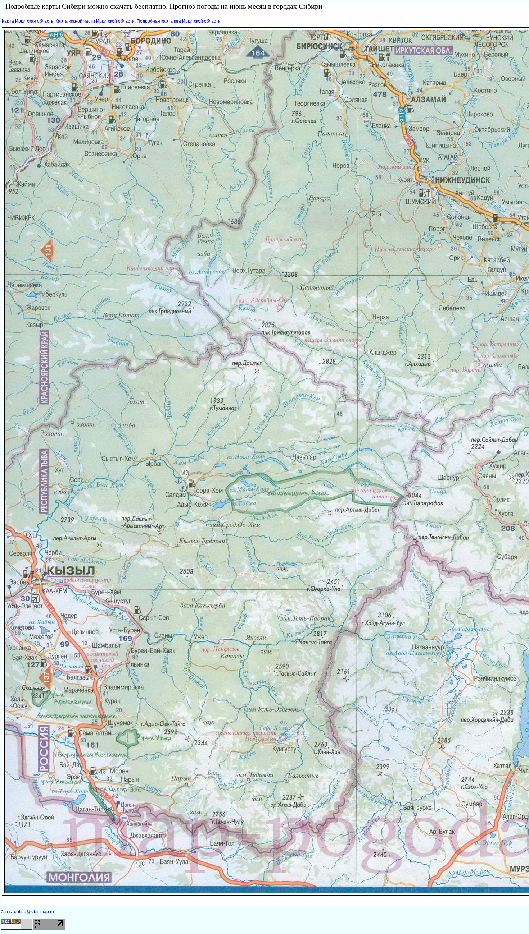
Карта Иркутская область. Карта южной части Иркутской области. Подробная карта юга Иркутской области (111, 21)
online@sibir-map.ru (34, 911)
